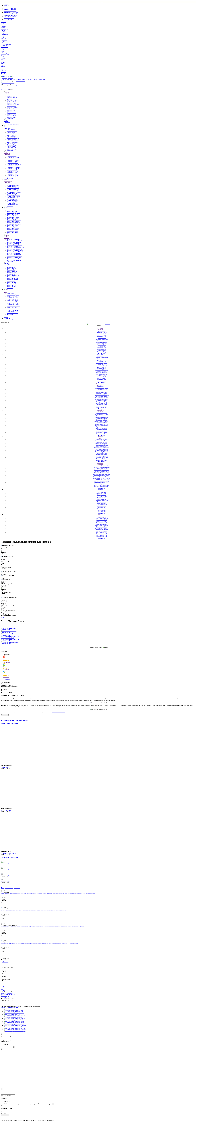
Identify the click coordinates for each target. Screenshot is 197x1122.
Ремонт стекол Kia (11, 293)
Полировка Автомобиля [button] (100, 490)
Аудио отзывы (5, 723)
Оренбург (3, 49)
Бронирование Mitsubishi (13, 168)
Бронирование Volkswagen (14, 164)
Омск (2, 48)
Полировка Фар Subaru (13, 229)
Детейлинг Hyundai (12, 97)
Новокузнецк (4, 45)
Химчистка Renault (12, 133)
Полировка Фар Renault (13, 215)
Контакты (6, 5)
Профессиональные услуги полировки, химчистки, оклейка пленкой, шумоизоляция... (23, 79)
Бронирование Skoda (12, 163)
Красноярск (4, 40)
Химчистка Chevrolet (12, 140)
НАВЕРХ (3, 990)
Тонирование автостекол (20, 85)
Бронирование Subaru (12, 174)
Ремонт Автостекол (9, 18)
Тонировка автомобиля (7, 993)
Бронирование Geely (12, 176)
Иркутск (3, 31)
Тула (2, 65)
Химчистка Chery (11, 147)
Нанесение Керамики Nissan (14, 249)
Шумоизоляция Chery (12, 199)
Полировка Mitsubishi (12, 279)
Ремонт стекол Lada (12, 307)
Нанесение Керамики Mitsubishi (15, 252)
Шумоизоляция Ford (12, 186)
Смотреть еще (4, 714)
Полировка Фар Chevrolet (13, 222)
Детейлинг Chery (11, 111)
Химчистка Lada (11, 143)
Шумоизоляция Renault (13, 188)
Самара (2, 56)
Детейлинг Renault (12, 100)
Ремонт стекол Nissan (12, 303)
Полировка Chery (11, 282)
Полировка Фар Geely (12, 232)
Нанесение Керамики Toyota (14, 245)
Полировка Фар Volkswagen (14, 220)
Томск (2, 63)
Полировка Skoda (11, 274)
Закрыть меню (100, 2)
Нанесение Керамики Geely (14, 254)
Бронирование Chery (12, 171)
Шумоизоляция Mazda (12, 200)
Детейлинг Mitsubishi (12, 108)
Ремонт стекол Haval (12, 311)
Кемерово (3, 36)
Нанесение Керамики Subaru (14, 257)
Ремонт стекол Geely (12, 313)
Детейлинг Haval (11, 115)
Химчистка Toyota (11, 135)
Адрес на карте (5, 1004)
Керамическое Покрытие (10, 15)
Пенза (2, 51)
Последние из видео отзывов (10, 720)
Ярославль (3, 74)
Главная (6, 4)
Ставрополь (4, 61)
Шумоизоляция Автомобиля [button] (100, 411)
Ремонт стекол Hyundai (13, 295)
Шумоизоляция (5, 996)
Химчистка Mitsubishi (12, 142)
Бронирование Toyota (12, 161)
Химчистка (7, 318)
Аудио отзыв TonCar (5, 863)
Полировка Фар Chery (12, 227)
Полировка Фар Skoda (12, 218)
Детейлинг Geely (11, 117)
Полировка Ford (11, 270)
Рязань (2, 55)
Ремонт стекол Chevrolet (13, 304)
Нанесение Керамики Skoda (14, 246)
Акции (2, 987)
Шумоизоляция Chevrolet (13, 195)
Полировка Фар (8, 19)
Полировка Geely (11, 286)
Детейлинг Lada (11, 110)
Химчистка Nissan (11, 139)
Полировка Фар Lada (12, 225)
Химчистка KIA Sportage (6, 810)
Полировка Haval (11, 285)
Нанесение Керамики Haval (14, 260)
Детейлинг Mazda (11, 113)
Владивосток (4, 24)
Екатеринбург (4, 29)
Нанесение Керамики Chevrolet (15, 250)
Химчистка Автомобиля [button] (100, 359)
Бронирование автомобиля (8, 994)
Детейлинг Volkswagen (13, 104)
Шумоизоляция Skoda (12, 190)
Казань (2, 33)
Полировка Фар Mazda (13, 228)
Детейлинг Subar (11, 114)
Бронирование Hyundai (13, 157)
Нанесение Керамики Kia (13, 239)
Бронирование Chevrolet (13, 167)
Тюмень (3, 66)
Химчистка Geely (11, 145)
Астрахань (3, 22)
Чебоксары (3, 72)
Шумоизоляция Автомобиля (11, 13)
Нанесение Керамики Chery (14, 258)
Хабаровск (3, 70)
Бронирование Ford (12, 158)
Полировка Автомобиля (10, 16)
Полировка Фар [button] (100, 437)
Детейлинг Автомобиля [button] (100, 329)
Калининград (4, 34)
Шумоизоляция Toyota (13, 189)
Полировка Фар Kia (12, 211)
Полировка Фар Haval (12, 231)
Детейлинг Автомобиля (10, 8)
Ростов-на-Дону (5, 54)
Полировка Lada (11, 281)
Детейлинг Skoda (11, 103)
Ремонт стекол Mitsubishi (13, 306)
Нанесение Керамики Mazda (14, 256)
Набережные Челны (6, 42)
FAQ (2, 989)
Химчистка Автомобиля (10, 11)
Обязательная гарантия (8, 83)
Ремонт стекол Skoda (12, 300)
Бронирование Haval (12, 175)
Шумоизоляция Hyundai (13, 185)
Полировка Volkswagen (13, 275)
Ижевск (3, 30)
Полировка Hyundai (12, 268)
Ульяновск (3, 67)
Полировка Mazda (11, 283)
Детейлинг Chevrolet (12, 107)
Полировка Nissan (11, 277)
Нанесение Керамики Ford (14, 242)
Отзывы (6, 6)
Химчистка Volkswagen (13, 138)
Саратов (3, 58)
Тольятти (3, 62)
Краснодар (3, 38)
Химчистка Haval (11, 149)
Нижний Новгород (6, 44)
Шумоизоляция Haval (12, 204)
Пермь (2, 52)
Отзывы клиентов (20, 81)
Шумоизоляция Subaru (13, 201)
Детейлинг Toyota (11, 101)
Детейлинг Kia (11, 96)
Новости (3, 986)
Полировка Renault (12, 271)
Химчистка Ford (11, 132)
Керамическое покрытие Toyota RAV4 (9, 853)
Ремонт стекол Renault (12, 297)
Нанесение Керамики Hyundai (15, 240)
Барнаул (3, 23)
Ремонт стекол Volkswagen (14, 302)
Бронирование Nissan (12, 165)
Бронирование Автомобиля (11, 12)
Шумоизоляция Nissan (12, 193)
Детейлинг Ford (11, 99)
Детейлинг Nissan (11, 106)
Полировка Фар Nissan (13, 221)
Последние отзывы (7, 888)
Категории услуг (5, 89)
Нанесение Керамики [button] (100, 463)
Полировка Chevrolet (12, 278)
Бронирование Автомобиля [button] (100, 384)
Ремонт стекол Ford (12, 296)
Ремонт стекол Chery (12, 308)
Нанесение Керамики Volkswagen (15, 247)
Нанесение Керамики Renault (14, 243)
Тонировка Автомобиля (10, 9)
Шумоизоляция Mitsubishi (13, 196)
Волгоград (3, 26)
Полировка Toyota (11, 272)
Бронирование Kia (11, 156)
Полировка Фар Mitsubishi (13, 224)
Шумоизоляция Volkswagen (14, 192)
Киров (2, 37)
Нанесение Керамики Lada (14, 253)
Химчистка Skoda (11, 136)
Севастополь (4, 59)
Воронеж (3, 27)
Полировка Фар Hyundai (13, 213)
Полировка (3, 997)
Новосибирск (4, 47)
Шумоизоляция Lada (12, 197)
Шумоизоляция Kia (12, 183)
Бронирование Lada (12, 170)
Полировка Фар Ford (12, 214)
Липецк (3, 41)
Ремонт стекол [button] (100, 515)
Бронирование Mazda (12, 172)
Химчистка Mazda (11, 146)
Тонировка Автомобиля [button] (100, 355)
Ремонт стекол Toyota (12, 299)
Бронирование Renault (12, 160)
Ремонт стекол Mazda (12, 310)
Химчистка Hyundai (12, 131)
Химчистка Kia (11, 129)
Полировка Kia (11, 267)
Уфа (2, 69)
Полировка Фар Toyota (13, 217)
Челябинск (3, 73)
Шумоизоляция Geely (12, 203)
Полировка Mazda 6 (5, 767)
